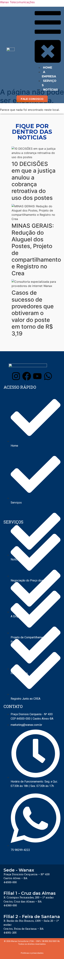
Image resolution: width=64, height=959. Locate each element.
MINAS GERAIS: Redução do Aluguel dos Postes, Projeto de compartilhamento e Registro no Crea (36, 249)
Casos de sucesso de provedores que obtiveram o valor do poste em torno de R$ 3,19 (33, 313)
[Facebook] (26, 376)
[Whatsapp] (48, 376)
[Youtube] (37, 376)
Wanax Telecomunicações (17, 2)
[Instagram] (16, 376)
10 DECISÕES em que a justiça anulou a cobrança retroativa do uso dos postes (33, 180)
